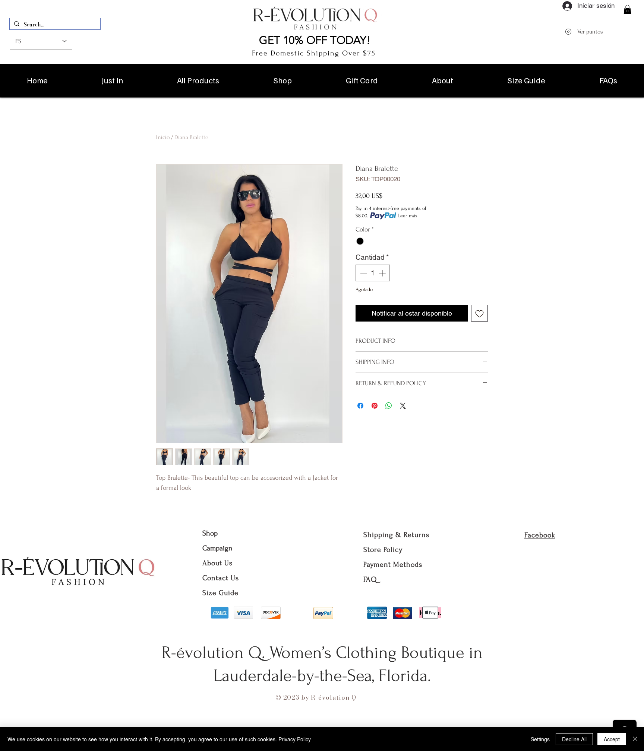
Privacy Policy (294, 739)
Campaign (217, 548)
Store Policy (382, 550)
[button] (627, 9)
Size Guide (220, 593)
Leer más (407, 215)
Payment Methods (392, 564)
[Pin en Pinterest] (374, 405)
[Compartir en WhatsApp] (388, 405)
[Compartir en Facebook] (360, 405)
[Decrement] (363, 273)
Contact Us (220, 578)
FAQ (370, 579)
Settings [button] (540, 739)
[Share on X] (402, 405)
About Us (218, 563)
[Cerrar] (635, 739)
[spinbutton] (373, 273)
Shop (210, 533)
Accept (612, 739)
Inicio (163, 137)
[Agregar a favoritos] (479, 313)
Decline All (574, 739)
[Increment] (383, 273)
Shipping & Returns (396, 535)
